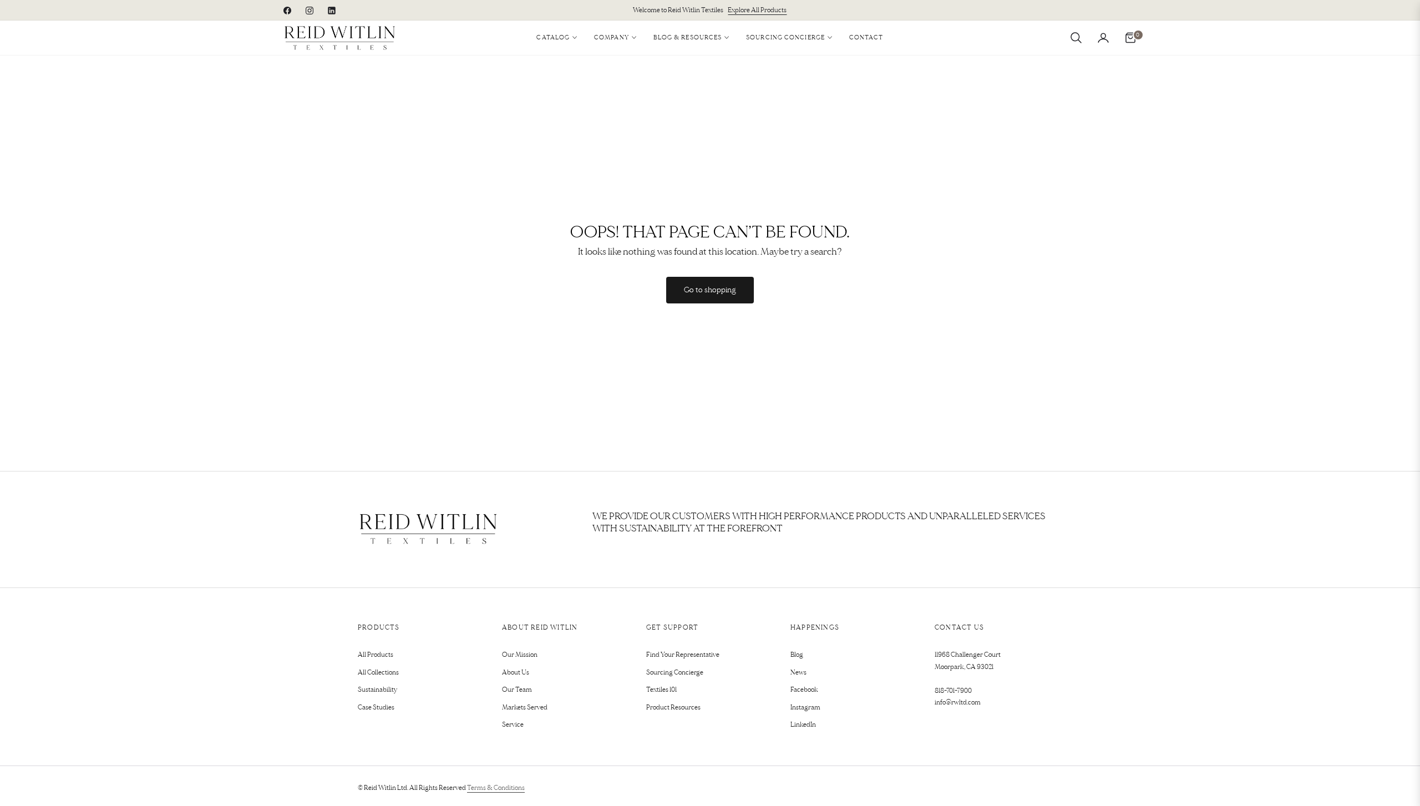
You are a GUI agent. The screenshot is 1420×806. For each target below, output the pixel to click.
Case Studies (376, 707)
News (798, 672)
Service (513, 725)
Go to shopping (710, 290)
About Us (515, 672)
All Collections (378, 672)
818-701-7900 (953, 691)
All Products (375, 655)
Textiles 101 (661, 690)
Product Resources (673, 707)
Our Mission (519, 655)
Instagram (805, 707)
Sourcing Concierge (674, 672)
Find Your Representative (682, 655)
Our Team (517, 690)
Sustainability (377, 690)
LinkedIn (803, 725)
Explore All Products (757, 10)
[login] (1103, 37)
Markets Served (524, 707)
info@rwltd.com (958, 702)
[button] (1076, 38)
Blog (796, 655)
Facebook (804, 690)
